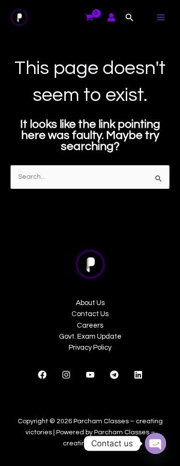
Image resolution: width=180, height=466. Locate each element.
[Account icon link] (111, 17)
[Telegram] (114, 374)
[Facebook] (42, 374)
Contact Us (90, 314)
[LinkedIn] (138, 374)
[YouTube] (90, 374)
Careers (90, 325)
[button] (129, 18)
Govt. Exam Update (90, 336)
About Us (90, 303)
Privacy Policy (90, 347)
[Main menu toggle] (160, 17)
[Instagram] (66, 374)
